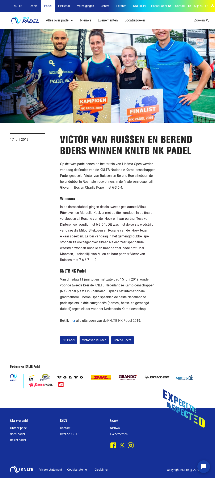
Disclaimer (101, 469)
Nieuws (85, 20)
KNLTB (17, 6)
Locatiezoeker (135, 20)
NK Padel (69, 340)
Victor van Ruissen (94, 340)
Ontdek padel (18, 428)
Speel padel (17, 434)
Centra (105, 6)
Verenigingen (85, 6)
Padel (47, 6)
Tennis (33, 6)
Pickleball (64, 6)
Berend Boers (122, 340)
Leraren (121, 6)
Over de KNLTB (69, 434)
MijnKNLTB (201, 6)
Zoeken (199, 20)
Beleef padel (18, 440)
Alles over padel (57, 20)
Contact (180, 6)
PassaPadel (159, 6)
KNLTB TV (139, 6)
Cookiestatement (78, 469)
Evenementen (108, 20)
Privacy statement (50, 469)
